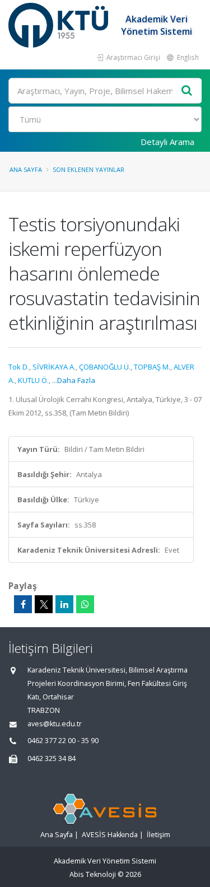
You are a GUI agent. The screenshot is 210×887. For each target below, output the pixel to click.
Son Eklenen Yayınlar (88, 169)
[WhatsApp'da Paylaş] (85, 604)
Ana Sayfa (26, 169)
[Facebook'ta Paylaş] (23, 604)
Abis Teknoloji (92, 874)
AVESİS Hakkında (110, 834)
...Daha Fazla (73, 380)
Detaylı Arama (167, 141)
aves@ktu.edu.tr (54, 724)
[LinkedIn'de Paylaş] (64, 604)
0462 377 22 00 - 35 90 (63, 740)
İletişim (158, 834)
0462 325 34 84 (51, 758)
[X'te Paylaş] (44, 604)
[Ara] (187, 91)
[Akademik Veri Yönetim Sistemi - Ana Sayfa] (59, 25)
